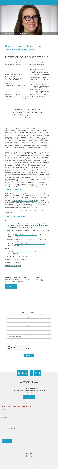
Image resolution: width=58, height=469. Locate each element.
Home (6, 33)
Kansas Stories (23, 33)
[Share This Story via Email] (41, 280)
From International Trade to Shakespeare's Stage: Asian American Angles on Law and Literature (14, 78)
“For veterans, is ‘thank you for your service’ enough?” (30, 239)
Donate (10, 286)
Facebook (26, 456)
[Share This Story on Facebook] (37, 280)
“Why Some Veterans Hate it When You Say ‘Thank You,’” (30, 243)
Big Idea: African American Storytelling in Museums (15, 86)
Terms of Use (27, 463)
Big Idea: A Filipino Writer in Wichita (13, 74)
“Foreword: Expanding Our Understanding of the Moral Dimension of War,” (27, 224)
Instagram (31, 456)
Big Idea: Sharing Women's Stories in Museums (14, 82)
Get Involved (14, 33)
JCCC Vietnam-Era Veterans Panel (17, 251)
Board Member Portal (35, 463)
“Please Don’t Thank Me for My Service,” (26, 234)
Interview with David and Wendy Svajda (16, 259)
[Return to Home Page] (29, 2)
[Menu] (2, 2)
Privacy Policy (21, 463)
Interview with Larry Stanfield (13, 262)
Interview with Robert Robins (13, 265)
